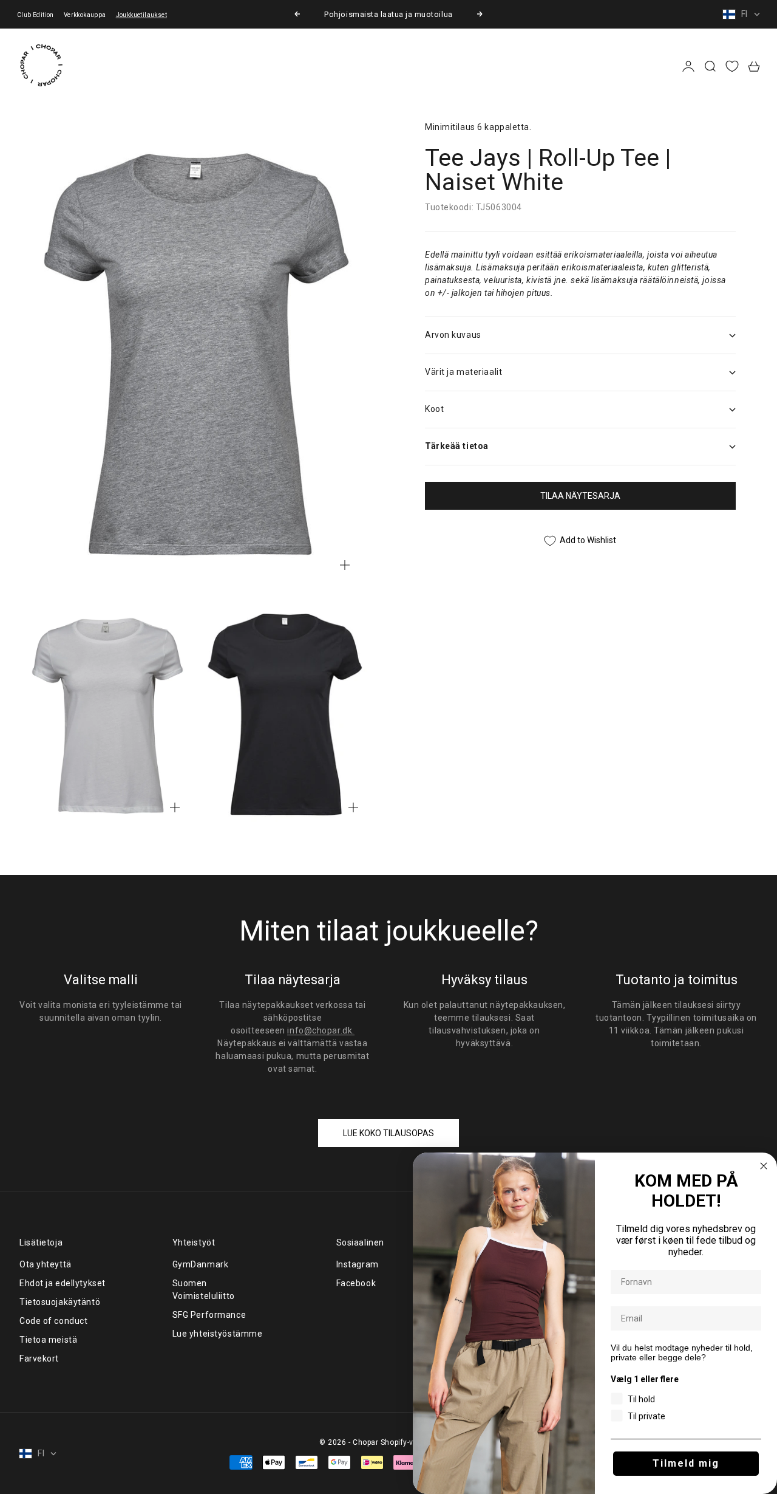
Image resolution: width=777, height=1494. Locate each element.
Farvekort (39, 1358)
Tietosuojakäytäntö (59, 1302)
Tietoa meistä (48, 1340)
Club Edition (35, 15)
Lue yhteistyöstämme (217, 1333)
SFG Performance (209, 1315)
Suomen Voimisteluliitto (203, 1289)
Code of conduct (53, 1321)
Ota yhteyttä (45, 1264)
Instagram (357, 1264)
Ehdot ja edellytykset (62, 1283)
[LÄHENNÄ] (345, 565)
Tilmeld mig (686, 1463)
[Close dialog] (763, 1166)
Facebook (356, 1283)
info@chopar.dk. (320, 1030)
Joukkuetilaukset (141, 15)
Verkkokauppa (85, 15)
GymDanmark (200, 1264)
